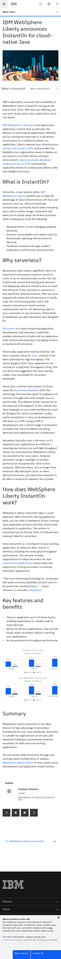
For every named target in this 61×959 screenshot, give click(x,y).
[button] (49, 4)
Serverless (9, 328)
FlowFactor (35, 590)
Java (34, 355)
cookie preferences (13, 939)
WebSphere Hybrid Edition (18, 762)
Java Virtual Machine (26, 390)
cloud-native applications (17, 563)
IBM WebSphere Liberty (16, 125)
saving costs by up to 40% (18, 148)
